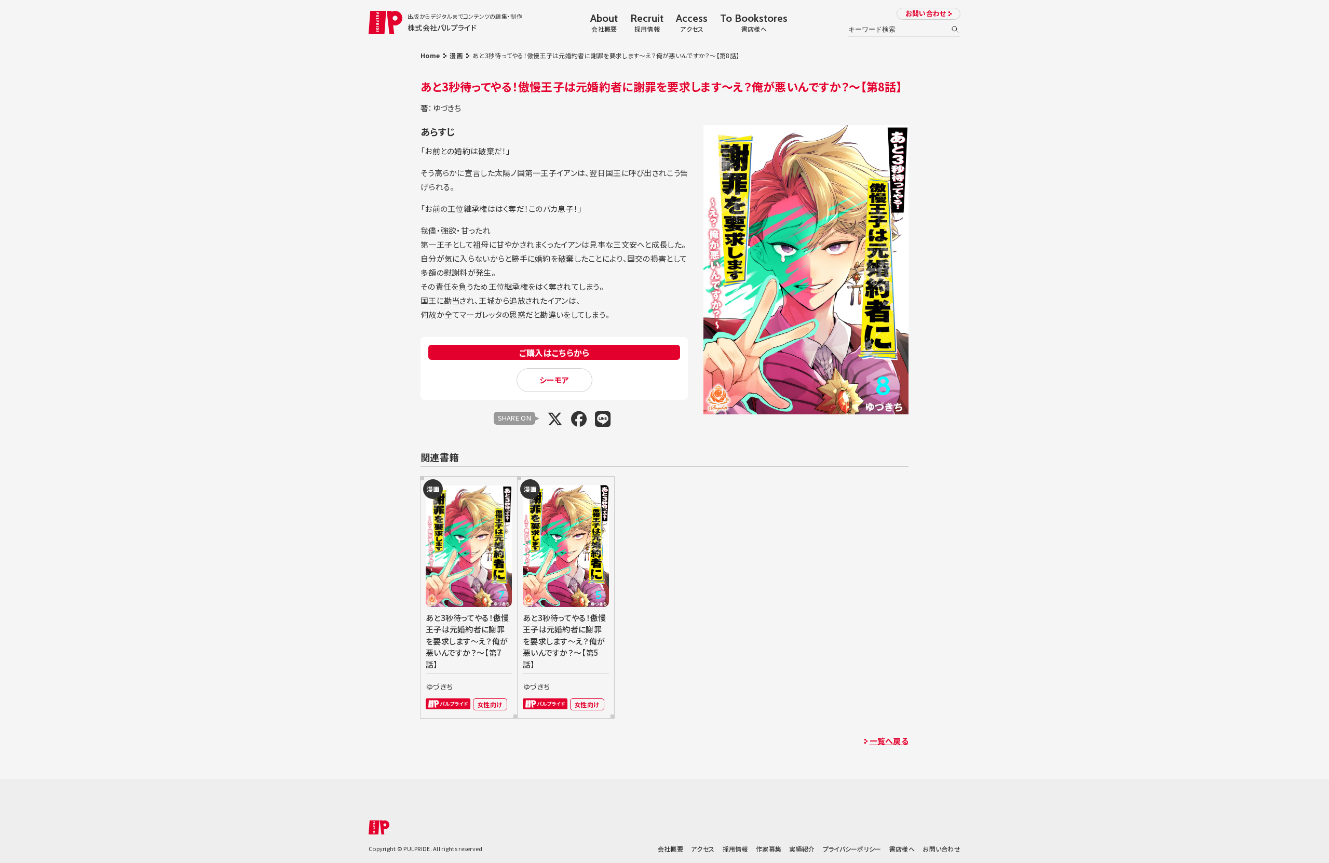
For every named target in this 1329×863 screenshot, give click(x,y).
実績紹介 (802, 848)
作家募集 (768, 848)
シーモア (554, 379)
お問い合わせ (925, 13)
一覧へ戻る (889, 740)
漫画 (456, 55)
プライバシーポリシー (852, 848)
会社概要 (670, 848)
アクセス (702, 848)
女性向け (490, 704)
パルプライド (448, 703)
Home (430, 55)
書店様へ (902, 848)
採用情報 (735, 848)
